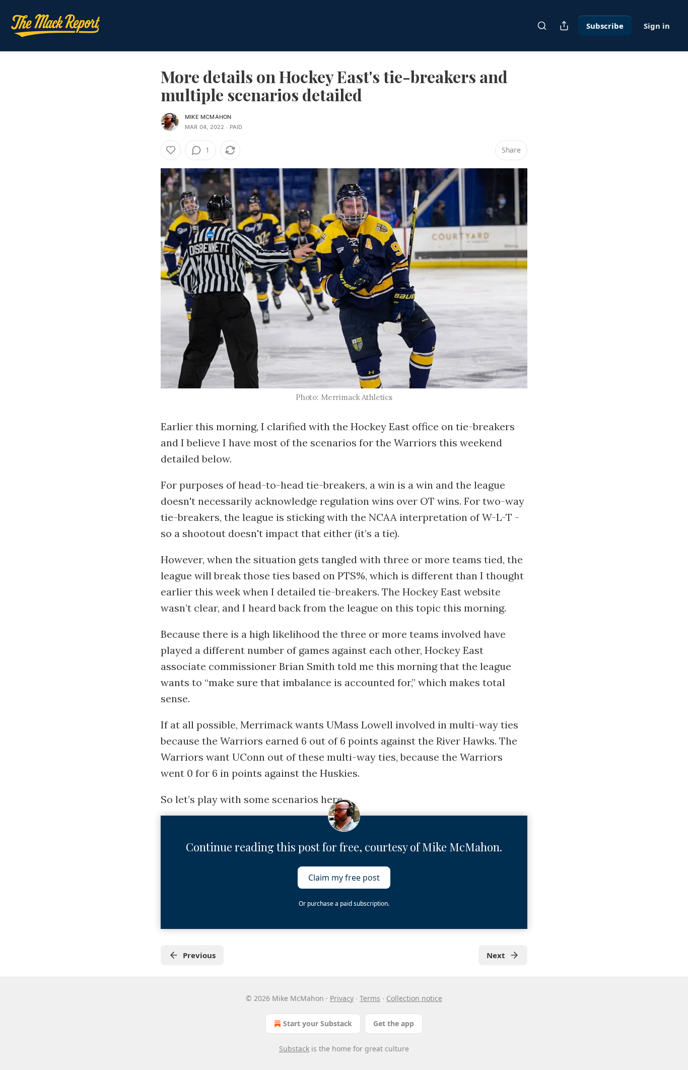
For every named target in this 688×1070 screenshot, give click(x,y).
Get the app (393, 1023)
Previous (199, 955)
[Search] (542, 26)
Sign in (657, 26)
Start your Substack (317, 1023)
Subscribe (605, 26)
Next (496, 955)
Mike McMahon (208, 116)
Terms (370, 998)
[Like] (171, 150)
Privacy (342, 998)
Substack (294, 1048)
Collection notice (414, 998)
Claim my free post (344, 877)
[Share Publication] (564, 26)
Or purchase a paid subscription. (344, 903)
